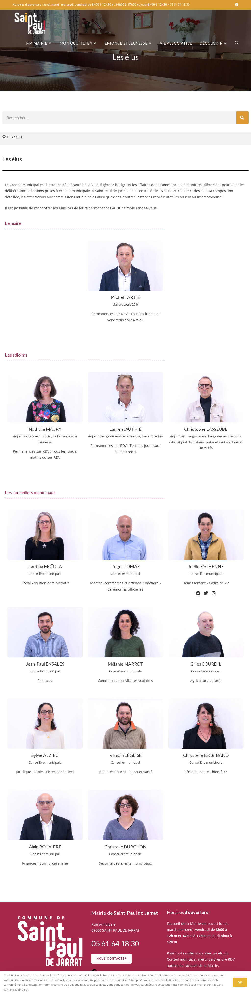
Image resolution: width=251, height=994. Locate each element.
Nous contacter (111, 958)
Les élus (16, 137)
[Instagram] (45, 473)
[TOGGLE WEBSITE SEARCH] (236, 43)
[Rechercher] (242, 117)
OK (240, 982)
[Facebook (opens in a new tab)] (236, 4)
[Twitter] (205, 593)
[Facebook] (198, 593)
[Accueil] (4, 137)
